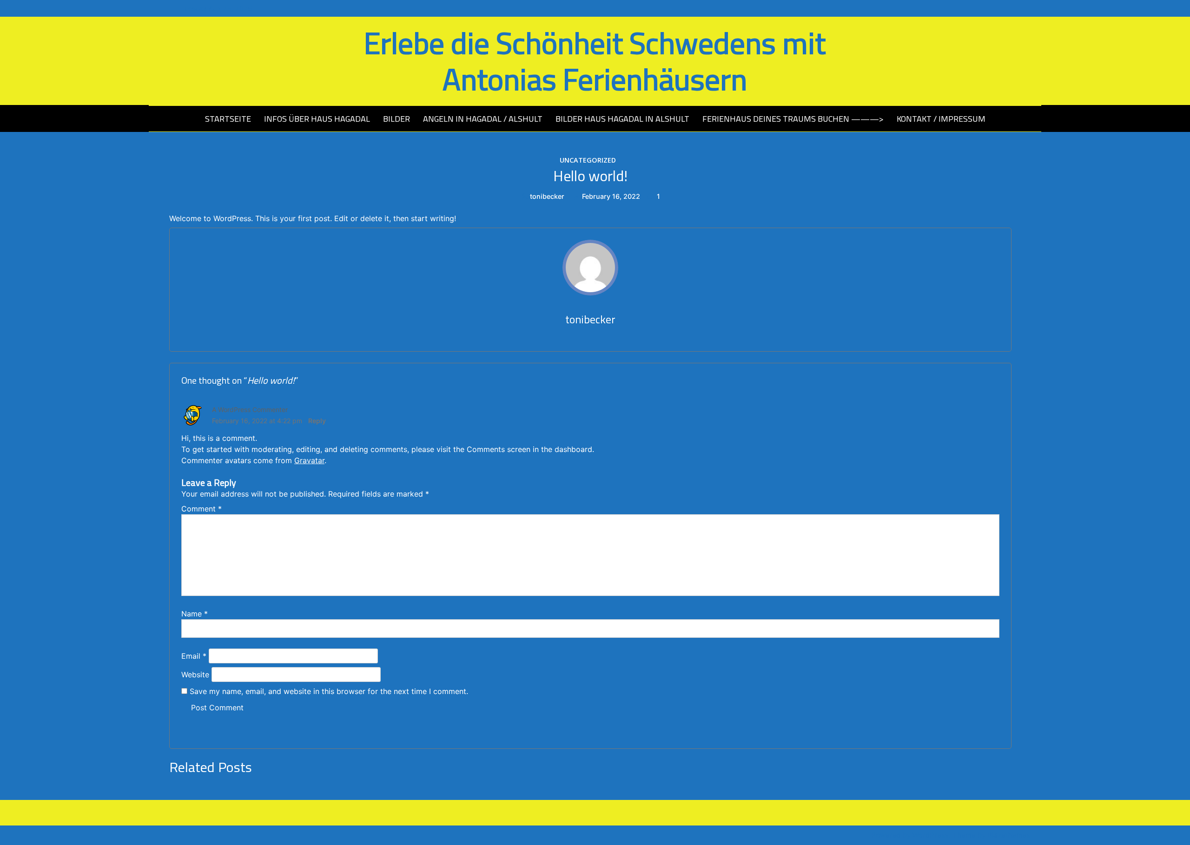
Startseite (228, 118)
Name (194, 613)
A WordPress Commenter (250, 409)
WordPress (930, 835)
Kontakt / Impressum (941, 118)
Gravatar (309, 460)
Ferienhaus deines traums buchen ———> (793, 118)
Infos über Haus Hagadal (317, 118)
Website (195, 674)
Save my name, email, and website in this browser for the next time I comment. (329, 691)
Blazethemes (1008, 835)
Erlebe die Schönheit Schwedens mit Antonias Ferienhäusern (595, 60)
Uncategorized (588, 160)
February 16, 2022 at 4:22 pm (257, 421)
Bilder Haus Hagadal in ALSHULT (622, 118)
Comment (201, 508)
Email (193, 656)
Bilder (396, 118)
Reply (317, 421)
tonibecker (547, 196)
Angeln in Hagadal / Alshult (482, 118)
